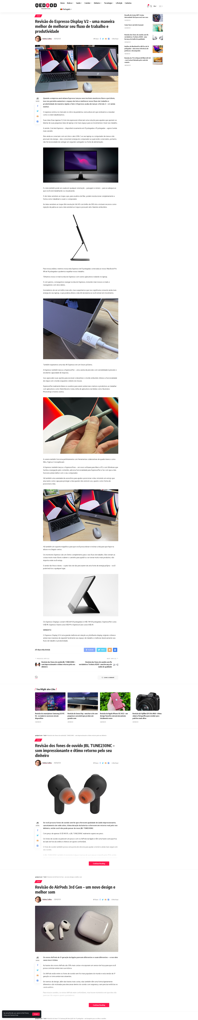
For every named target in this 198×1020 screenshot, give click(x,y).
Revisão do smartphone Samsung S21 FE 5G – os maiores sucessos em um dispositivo (49, 716)
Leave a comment (109, 677)
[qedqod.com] (46, 6)
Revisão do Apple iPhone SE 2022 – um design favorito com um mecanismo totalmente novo (114, 716)
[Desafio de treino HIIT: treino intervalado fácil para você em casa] (158, 18)
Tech (38, 16)
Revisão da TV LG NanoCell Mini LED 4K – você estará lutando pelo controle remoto (137, 60)
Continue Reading (99, 863)
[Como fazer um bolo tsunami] (158, 28)
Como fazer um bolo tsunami (133, 25)
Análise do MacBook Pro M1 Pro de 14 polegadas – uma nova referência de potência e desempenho (136, 48)
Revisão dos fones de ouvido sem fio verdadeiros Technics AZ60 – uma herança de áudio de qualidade (136, 37)
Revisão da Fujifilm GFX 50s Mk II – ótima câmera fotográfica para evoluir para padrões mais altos (147, 716)
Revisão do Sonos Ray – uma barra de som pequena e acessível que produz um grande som (83, 716)
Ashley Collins (47, 39)
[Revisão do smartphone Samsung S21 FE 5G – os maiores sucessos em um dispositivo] (50, 701)
